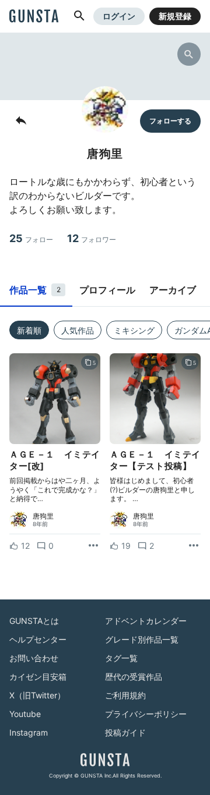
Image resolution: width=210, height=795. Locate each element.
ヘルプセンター (37, 639)
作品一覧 (35, 290)
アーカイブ (172, 290)
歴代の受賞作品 (133, 677)
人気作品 (77, 330)
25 (31, 238)
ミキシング (134, 330)
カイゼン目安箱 (37, 677)
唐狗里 (43, 516)
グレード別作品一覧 (141, 639)
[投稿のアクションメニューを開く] (93, 546)
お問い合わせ (33, 658)
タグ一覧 (121, 658)
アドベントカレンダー (146, 621)
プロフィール (107, 290)
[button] (79, 16)
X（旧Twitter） (37, 695)
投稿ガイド (125, 732)
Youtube (25, 714)
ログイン (119, 16)
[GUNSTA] (33, 16)
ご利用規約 (125, 695)
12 (91, 238)
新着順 (29, 330)
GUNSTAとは (34, 621)
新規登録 (175, 16)
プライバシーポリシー (146, 714)
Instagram (28, 732)
